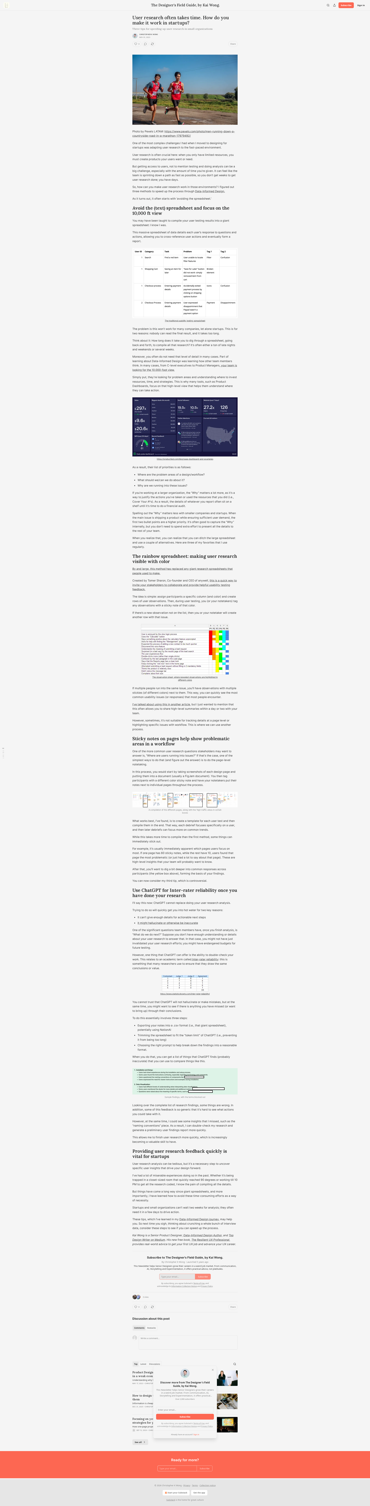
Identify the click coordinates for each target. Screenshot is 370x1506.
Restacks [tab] (151, 1328)
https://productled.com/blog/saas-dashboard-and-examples (185, 459)
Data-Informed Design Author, (202, 1235)
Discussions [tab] (154, 1364)
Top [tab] (135, 1364)
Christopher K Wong (148, 34)
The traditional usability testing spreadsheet (185, 320)
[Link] (128, 49)
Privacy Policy (207, 1426)
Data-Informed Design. (210, 191)
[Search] (328, 5)
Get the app (199, 1492)
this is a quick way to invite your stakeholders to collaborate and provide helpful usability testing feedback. (184, 585)
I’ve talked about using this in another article (161, 704)
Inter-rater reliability (205, 959)
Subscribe (346, 5)
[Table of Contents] (3, 753)
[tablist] (144, 1328)
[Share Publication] (334, 5)
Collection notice (208, 1485)
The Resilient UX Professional (210, 1239)
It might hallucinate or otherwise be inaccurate (168, 923)
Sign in (361, 5)
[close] (212, 1370)
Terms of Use (199, 1423)
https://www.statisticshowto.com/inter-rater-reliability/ (185, 994)
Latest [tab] (143, 1364)
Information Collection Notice (184, 1426)
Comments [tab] (139, 1328)
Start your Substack (177, 1492)
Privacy (186, 1485)
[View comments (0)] (145, 44)
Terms (195, 1485)
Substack (170, 1499)
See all (138, 1442)
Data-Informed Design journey (199, 1219)
